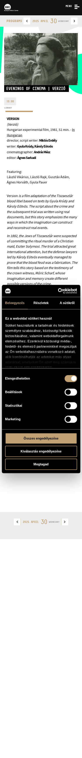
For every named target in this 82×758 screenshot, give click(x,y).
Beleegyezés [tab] (14, 303)
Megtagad (41, 464)
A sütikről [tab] (67, 303)
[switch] (71, 392)
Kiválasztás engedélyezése (41, 451)
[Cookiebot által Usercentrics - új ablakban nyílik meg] (58, 291)
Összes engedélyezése (41, 438)
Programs (14, 21)
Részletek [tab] (41, 303)
